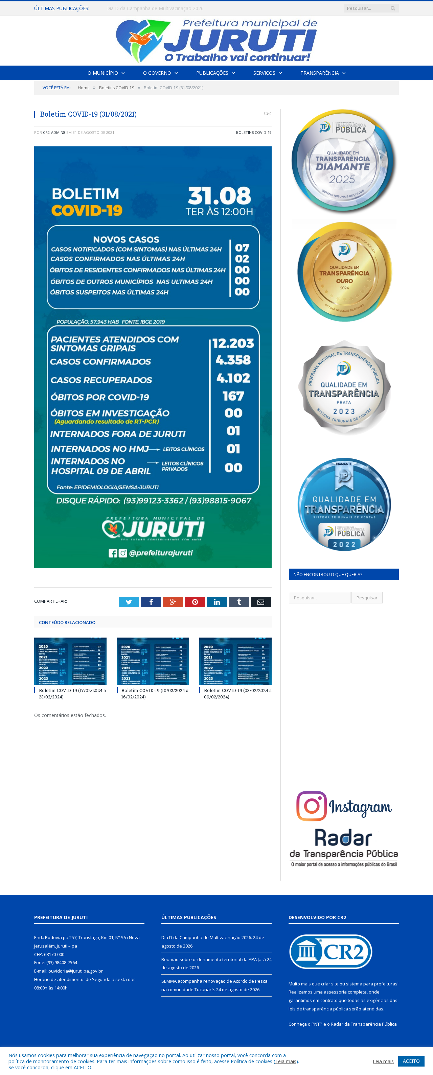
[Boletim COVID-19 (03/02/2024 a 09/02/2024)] (235, 661)
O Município (103, 73)
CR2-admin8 (54, 132)
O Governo (157, 73)
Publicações (212, 73)
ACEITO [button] (411, 1061)
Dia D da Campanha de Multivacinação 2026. (206, 937)
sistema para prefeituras (371, 984)
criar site (330, 984)
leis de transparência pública (318, 1009)
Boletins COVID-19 (254, 132)
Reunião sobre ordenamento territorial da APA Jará (162, 8)
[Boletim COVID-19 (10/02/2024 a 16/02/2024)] (153, 661)
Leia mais (285, 1061)
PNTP (317, 1024)
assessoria (335, 992)
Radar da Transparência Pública (364, 1024)
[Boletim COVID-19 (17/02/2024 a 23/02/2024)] (70, 661)
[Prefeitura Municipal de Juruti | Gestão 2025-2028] (216, 39)
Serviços (264, 73)
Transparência (319, 73)
